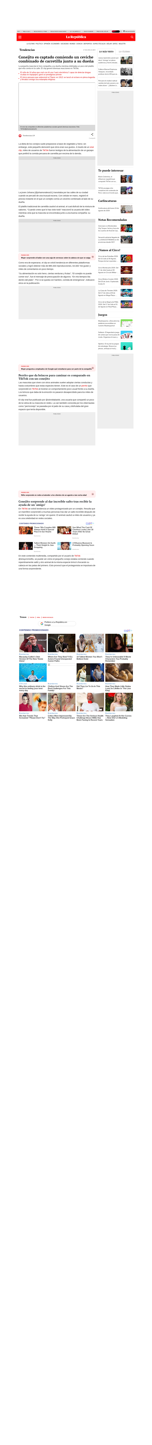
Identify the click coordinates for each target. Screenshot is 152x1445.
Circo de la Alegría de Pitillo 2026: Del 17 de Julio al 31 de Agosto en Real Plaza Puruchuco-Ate (108, 305)
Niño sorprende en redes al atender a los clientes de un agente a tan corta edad (54, 495)
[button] (19, 37)
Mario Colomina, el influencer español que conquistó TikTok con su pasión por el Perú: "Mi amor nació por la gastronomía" (108, 181)
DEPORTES (87, 44)
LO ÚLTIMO (31, 44)
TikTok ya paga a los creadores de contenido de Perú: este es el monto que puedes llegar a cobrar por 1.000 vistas (108, 193)
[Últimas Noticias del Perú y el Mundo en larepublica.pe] (76, 37)
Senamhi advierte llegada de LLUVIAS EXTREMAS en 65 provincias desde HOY (108, 239)
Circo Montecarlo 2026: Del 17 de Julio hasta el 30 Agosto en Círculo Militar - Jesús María (108, 271)
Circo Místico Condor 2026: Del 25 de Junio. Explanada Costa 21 (108, 281)
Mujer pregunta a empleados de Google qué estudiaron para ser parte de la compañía (56, 369)
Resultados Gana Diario (58, 31)
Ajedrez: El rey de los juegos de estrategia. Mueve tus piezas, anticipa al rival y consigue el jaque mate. (108, 347)
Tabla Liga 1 (27, 31)
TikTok (46, 150)
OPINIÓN (47, 44)
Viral (38, 617)
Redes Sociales (48, 617)
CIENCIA (79, 44)
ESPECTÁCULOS (99, 44)
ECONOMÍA (55, 44)
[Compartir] (92, 134)
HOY (18, 31)
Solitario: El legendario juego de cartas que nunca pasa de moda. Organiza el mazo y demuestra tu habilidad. (109, 335)
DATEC (115, 44)
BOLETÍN (122, 44)
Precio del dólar (102, 31)
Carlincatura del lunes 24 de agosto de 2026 (108, 209)
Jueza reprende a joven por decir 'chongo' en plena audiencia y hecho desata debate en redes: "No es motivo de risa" (108, 62)
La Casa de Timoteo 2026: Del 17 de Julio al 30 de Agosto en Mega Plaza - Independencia (108, 294)
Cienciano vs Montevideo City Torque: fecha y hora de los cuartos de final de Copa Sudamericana (108, 229)
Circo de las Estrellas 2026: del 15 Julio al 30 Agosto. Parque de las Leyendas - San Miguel (108, 259)
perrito (84, 385)
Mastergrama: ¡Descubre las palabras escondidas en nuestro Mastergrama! (108, 323)
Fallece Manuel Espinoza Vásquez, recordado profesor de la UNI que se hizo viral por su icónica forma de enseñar (107, 74)
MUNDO (72, 44)
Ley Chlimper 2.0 (75, 31)
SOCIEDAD (65, 44)
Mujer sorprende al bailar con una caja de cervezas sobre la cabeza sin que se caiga (55, 258)
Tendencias (27, 49)
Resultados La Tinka (40, 31)
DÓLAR (109, 44)
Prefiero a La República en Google (56, 623)
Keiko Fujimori (88, 31)
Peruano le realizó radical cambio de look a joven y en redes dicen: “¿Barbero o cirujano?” (108, 84)
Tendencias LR (29, 136)
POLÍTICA (39, 44)
